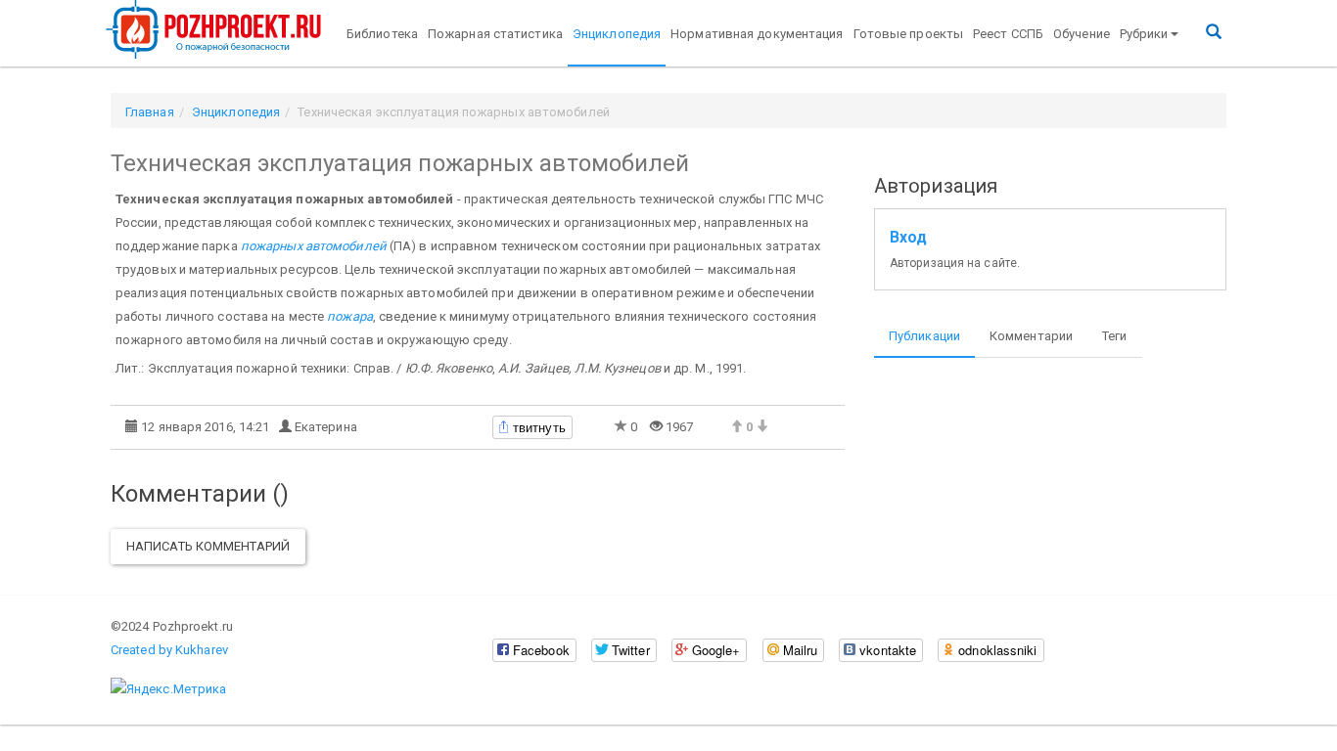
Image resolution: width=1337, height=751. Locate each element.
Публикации (924, 336)
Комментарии (1031, 336)
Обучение (1081, 33)
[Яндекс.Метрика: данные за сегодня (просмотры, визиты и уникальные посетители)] (168, 689)
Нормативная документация (756, 33)
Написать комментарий (208, 546)
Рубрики (1144, 33)
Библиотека (382, 33)
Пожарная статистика (495, 33)
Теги (1114, 336)
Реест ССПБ (1008, 33)
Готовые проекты (908, 33)
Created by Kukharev (169, 649)
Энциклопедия (617, 33)
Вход (908, 237)
